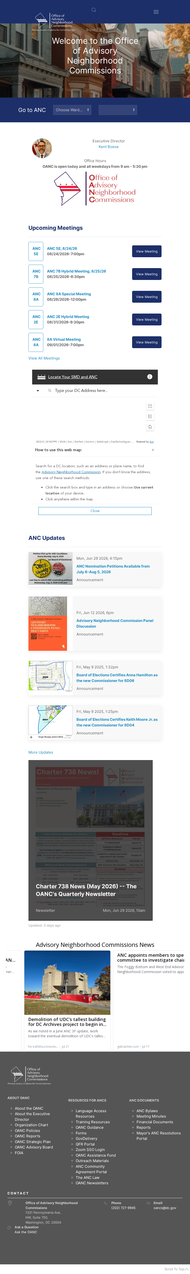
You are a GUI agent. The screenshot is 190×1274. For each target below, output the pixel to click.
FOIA (19, 1152)
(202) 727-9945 (123, 1208)
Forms (81, 1133)
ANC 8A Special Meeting (69, 294)
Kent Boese (109, 146)
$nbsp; (91, 30)
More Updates (40, 752)
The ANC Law (87, 1177)
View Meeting (147, 251)
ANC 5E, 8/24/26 (62, 248)
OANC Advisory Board (34, 1147)
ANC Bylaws (147, 1110)
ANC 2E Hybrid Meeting (68, 316)
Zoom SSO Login (90, 1149)
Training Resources (93, 1122)
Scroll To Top (174, 1269)
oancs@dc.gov (165, 1208)
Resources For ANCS (87, 1100)
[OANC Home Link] (53, 22)
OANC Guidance (90, 1127)
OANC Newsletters (92, 1183)
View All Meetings (44, 358)
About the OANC (29, 1108)
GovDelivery (86, 1138)
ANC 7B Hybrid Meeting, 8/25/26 (76, 271)
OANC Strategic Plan (33, 1141)
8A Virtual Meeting (64, 339)
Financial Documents (155, 1122)
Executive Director (109, 141)
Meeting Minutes (151, 1116)
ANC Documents (144, 1100)
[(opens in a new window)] (9, 1227)
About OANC (18, 1098)
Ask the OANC (26, 1232)
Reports (144, 1127)
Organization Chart (31, 1125)
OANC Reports (27, 1136)
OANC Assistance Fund (96, 1155)
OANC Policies (27, 1130)
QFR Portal (85, 1144)
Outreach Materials (92, 1160)
